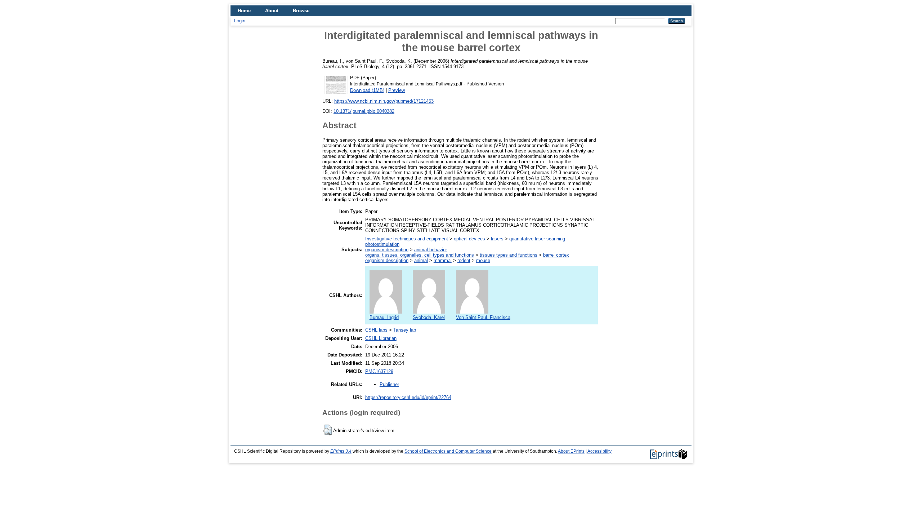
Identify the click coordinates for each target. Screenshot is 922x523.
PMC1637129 (379, 371)
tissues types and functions (508, 255)
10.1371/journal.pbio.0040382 (364, 111)
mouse (483, 260)
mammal (443, 260)
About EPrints (571, 451)
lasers (497, 238)
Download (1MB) (367, 90)
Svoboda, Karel (429, 317)
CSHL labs (376, 330)
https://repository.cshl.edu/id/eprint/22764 (408, 397)
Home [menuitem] (244, 10)
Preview (396, 90)
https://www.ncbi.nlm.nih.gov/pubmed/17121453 (384, 101)
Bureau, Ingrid (384, 317)
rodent (463, 260)
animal (421, 260)
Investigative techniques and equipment (406, 238)
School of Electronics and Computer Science (448, 451)
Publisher (389, 384)
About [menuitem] (271, 10)
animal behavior (430, 249)
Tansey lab (404, 330)
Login (239, 20)
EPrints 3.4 (341, 451)
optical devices (469, 238)
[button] (327, 430)
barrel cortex (556, 255)
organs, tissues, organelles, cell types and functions (419, 255)
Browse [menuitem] (301, 10)
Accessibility (599, 451)
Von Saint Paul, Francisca (483, 317)
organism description (386, 249)
